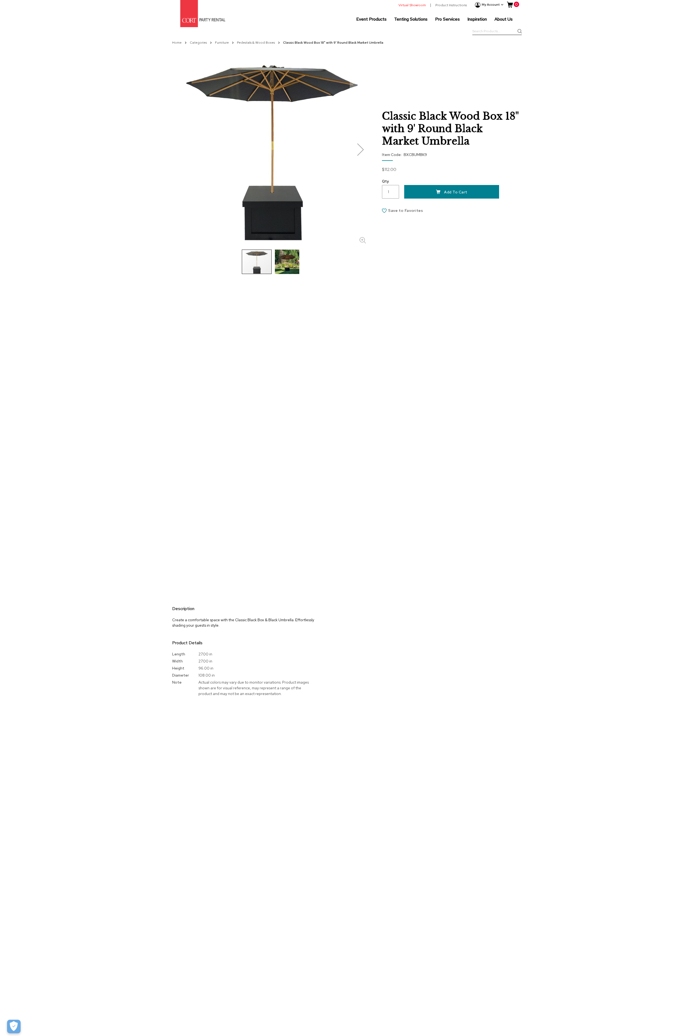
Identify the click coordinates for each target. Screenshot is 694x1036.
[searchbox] (497, 31)
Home (177, 42)
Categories (199, 42)
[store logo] (202, 13)
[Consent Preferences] (14, 1026)
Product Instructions (451, 5)
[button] (360, 149)
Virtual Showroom (412, 5)
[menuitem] (371, 19)
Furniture (222, 42)
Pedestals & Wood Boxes (256, 42)
